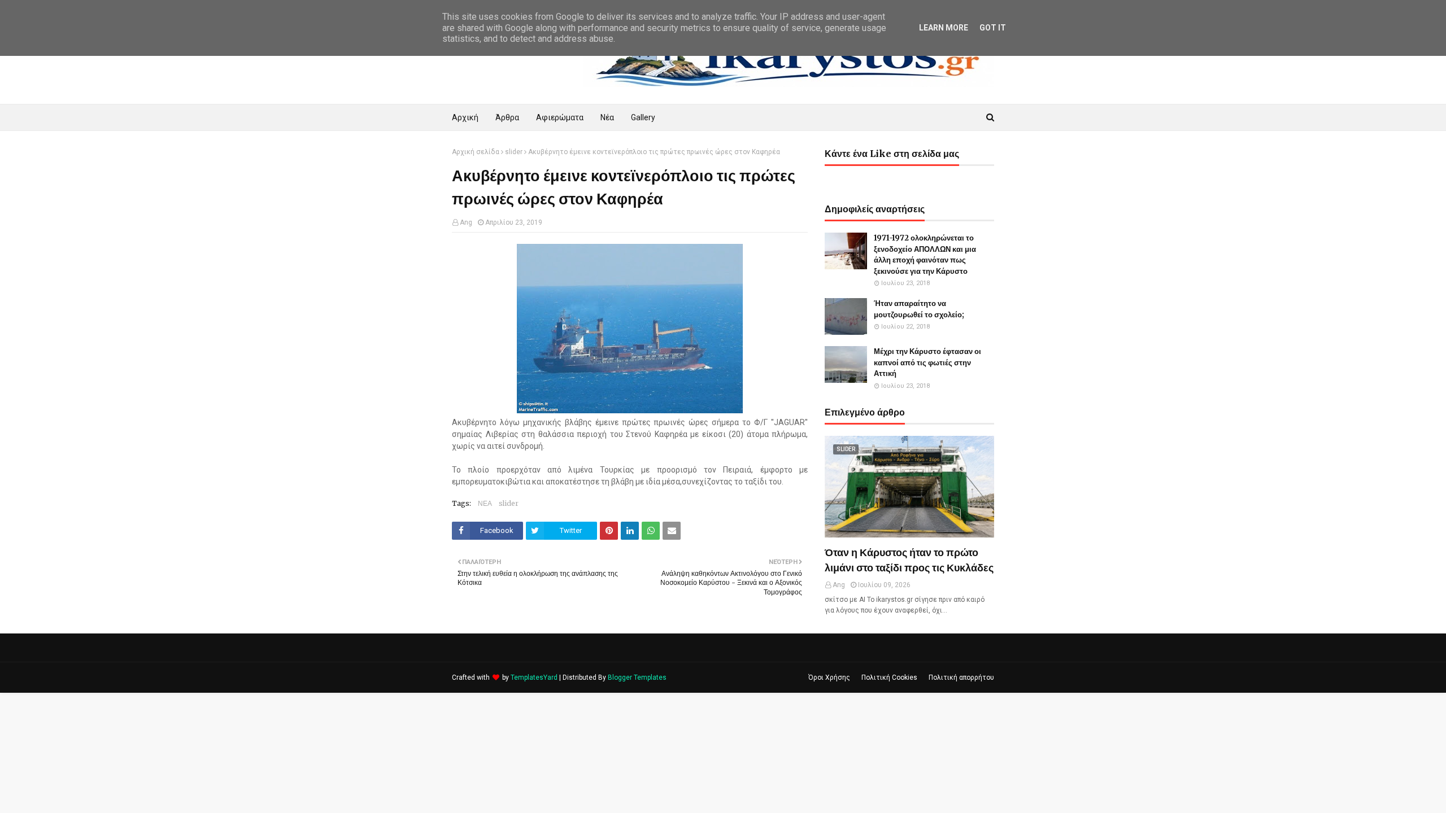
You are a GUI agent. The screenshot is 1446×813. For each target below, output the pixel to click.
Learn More (943, 27)
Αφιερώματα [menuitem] (559, 117)
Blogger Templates (637, 677)
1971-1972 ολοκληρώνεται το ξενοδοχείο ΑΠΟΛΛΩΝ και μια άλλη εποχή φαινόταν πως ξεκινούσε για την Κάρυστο (925, 254)
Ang (466, 222)
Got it (992, 27)
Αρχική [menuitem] (465, 117)
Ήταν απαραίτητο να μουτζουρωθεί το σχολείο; (919, 309)
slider (513, 152)
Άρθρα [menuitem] (507, 117)
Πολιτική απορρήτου (961, 677)
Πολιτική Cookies (889, 677)
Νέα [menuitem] (607, 117)
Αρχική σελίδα (475, 152)
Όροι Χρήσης (829, 677)
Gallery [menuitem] (643, 117)
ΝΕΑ (485, 503)
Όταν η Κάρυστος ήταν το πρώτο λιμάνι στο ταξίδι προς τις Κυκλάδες (909, 560)
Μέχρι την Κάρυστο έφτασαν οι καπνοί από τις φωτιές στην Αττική (927, 362)
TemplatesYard (534, 677)
